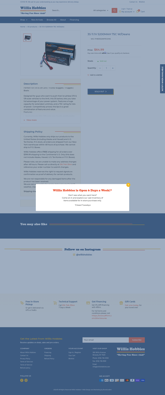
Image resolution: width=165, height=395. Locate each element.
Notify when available (162, 78)
